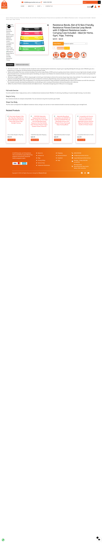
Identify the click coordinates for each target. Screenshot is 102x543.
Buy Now (67, 48)
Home (22, 6)
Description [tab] (10, 64)
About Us (31, 6)
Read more (58, 139)
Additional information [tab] (22, 64)
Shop (38, 6)
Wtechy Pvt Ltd (42, 173)
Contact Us (49, 6)
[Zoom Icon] (47, 25)
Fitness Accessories (14, 17)
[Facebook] (81, 173)
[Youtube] (88, 173)
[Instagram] (85, 173)
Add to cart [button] (11, 139)
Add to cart (60, 48)
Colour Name (57, 43)
